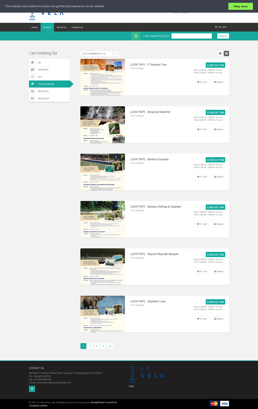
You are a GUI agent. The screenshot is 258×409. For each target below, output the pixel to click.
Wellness (43, 91)
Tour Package (46, 84)
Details (219, 82)
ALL (39, 62)
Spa (40, 76)
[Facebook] (32, 389)
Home (35, 27)
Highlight (43, 98)
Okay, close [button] (241, 6)
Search (223, 36)
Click (131, 386)
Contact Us (77, 27)
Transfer (43, 69)
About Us (61, 27)
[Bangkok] (102, 77)
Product (47, 27)
